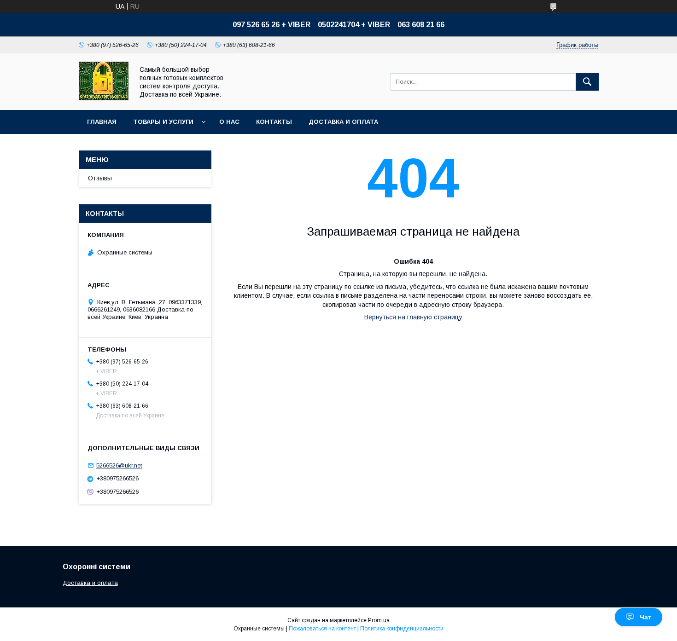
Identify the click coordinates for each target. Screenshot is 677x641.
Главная (102, 121)
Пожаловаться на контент (322, 628)
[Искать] (587, 82)
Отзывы (100, 178)
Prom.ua (379, 620)
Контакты (274, 121)
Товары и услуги (163, 121)
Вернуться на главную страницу (413, 317)
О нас (229, 121)
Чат (645, 617)
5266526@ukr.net (119, 465)
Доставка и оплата (90, 582)
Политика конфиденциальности (402, 628)
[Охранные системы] (103, 98)
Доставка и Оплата (343, 121)
